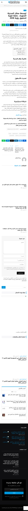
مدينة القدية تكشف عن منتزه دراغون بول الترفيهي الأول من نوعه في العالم (15, 124)
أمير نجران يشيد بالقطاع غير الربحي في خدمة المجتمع (17, 415)
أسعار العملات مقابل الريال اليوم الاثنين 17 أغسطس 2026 (14, 382)
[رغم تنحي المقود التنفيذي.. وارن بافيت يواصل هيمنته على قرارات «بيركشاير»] (23, 471)
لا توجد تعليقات (9, 21)
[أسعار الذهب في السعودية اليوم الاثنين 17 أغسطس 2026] (14, 347)
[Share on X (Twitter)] (20, 25)
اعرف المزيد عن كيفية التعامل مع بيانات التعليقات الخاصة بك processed (14, 280)
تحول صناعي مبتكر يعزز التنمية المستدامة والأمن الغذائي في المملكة (7, 149)
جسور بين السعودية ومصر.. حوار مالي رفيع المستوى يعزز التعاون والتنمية (19, 150)
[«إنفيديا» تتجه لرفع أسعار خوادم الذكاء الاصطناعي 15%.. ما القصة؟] (23, 455)
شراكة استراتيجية (20, 54)
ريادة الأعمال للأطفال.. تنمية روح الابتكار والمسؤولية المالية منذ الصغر (14, 119)
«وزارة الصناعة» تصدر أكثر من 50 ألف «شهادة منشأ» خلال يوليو (14, 229)
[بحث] (2, 2)
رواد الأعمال (24, 6)
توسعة (10, 133)
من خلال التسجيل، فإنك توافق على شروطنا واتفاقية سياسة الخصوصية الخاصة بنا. (13, 497)
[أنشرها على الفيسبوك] (24, 25)
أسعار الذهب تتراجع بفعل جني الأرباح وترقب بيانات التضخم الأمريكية (17, 443)
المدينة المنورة (15, 133)
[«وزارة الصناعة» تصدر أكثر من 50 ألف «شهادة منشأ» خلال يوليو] (14, 219)
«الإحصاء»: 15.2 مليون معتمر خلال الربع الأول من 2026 (14, 185)
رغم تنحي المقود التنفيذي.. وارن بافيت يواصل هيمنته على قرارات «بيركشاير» (11, 471)
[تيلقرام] (8, 25)
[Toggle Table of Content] (23, 49)
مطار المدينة (12, 135)
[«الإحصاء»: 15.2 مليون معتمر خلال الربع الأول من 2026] (14, 175)
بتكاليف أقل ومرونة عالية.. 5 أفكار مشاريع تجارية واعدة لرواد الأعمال (18, 438)
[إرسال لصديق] (12, 25)
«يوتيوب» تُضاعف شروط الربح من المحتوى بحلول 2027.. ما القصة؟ (18, 432)
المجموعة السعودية (22, 133)
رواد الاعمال (22, 21)
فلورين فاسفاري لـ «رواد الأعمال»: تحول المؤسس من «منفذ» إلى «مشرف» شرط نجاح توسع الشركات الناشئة (11, 463)
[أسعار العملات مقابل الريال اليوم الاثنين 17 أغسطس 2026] (14, 370)
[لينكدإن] (16, 25)
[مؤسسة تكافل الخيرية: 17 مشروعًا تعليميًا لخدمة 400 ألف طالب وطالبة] (14, 197)
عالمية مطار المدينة (20, 51)
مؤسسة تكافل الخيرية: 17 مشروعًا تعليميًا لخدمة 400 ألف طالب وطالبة (14, 207)
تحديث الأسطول (21, 52)
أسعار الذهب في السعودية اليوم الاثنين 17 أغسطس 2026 (14, 359)
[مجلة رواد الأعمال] (14, 2)
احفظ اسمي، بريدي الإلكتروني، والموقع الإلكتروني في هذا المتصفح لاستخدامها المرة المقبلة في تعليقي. (14, 268)
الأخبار (25, 10)
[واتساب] (3, 25)
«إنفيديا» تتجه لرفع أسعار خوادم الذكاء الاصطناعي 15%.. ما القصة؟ (11, 454)
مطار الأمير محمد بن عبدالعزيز (20, 135)
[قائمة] (26, 2)
